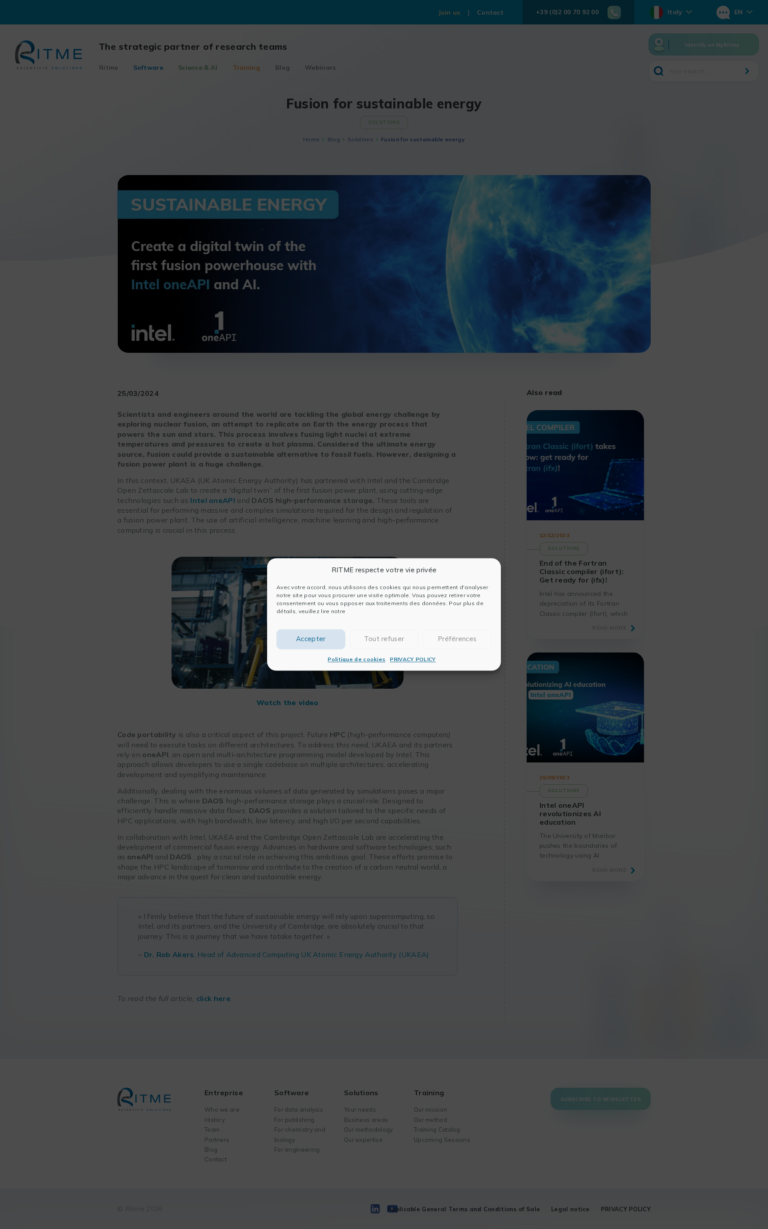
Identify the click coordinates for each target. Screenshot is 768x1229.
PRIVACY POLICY (413, 659)
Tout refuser (384, 639)
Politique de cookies (356, 659)
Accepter (310, 639)
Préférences (457, 639)
